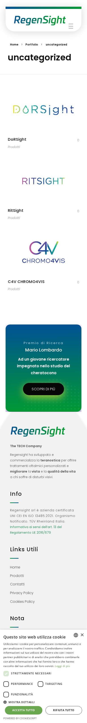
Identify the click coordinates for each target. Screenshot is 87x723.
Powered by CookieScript (20, 718)
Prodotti (14, 147)
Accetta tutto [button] (23, 710)
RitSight (15, 210)
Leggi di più (62, 666)
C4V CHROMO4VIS (26, 281)
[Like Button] (74, 211)
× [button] (82, 635)
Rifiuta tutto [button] (63, 710)
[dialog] (43, 676)
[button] (43, 702)
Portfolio (31, 44)
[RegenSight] (39, 20)
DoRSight (17, 139)
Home (14, 44)
